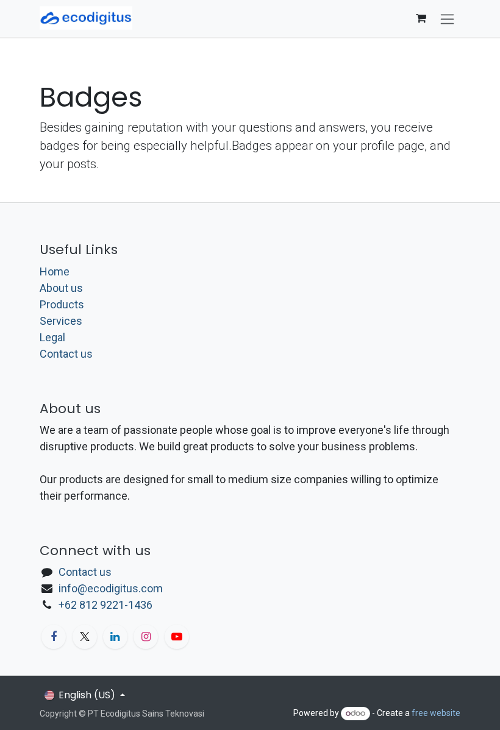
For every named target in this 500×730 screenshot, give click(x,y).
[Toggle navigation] (447, 18)
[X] (85, 637)
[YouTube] (177, 637)
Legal (52, 337)
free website (436, 713)
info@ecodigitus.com (111, 588)
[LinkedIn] (115, 637)
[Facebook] (53, 637)
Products (62, 304)
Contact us (66, 353)
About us (61, 288)
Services (61, 320)
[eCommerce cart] (420, 18)
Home (55, 271)
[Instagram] (146, 637)
